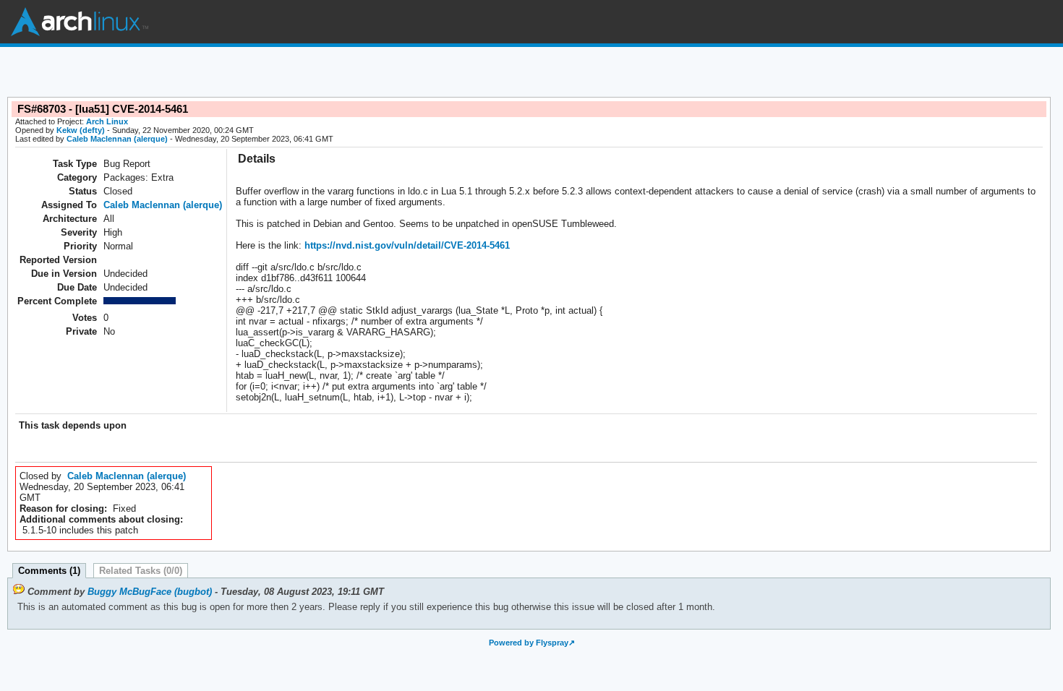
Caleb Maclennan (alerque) (117, 138)
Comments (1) (49, 570)
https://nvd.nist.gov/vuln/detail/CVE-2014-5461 (406, 245)
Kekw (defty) (80, 130)
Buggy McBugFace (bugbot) (149, 591)
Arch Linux (79, 21)
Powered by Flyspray (528, 642)
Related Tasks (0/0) (140, 570)
